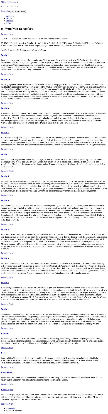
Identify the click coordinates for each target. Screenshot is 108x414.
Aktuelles (10, 16)
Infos (8, 23)
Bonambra (5, 11)
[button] (5, 34)
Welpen (9, 21)
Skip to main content (9, 2)
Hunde (9, 18)
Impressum (10, 408)
